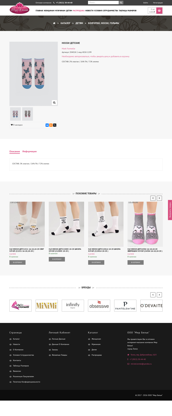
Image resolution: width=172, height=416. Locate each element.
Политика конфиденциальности (26, 382)
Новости (89, 10)
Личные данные (58, 339)
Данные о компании (60, 344)
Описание (14, 151)
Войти (145, 3)
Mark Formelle (68, 48)
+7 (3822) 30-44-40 (138, 359)
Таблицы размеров (127, 10)
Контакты (16, 360)
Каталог (65, 23)
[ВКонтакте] (47, 125)
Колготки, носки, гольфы (103, 23)
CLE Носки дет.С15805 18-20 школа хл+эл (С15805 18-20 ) (65, 250)
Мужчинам (60, 10)
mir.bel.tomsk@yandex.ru (141, 364)
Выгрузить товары (170, 210)
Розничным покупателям (23, 376)
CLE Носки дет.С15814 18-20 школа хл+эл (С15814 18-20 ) (104, 250)
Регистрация (158, 3)
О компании (17, 349)
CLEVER (12, 254)
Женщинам (49, 10)
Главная (39, 10)
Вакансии (16, 371)
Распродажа (79, 10)
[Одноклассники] (51, 125)
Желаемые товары (59, 355)
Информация (29, 151)
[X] (54, 125)
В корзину (17, 262)
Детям (69, 10)
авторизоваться (82, 56)
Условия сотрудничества (106, 10)
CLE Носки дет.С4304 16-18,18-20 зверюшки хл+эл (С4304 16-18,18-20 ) (145, 250)
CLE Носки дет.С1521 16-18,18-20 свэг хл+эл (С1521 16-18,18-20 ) (26, 250)
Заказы (55, 349)
